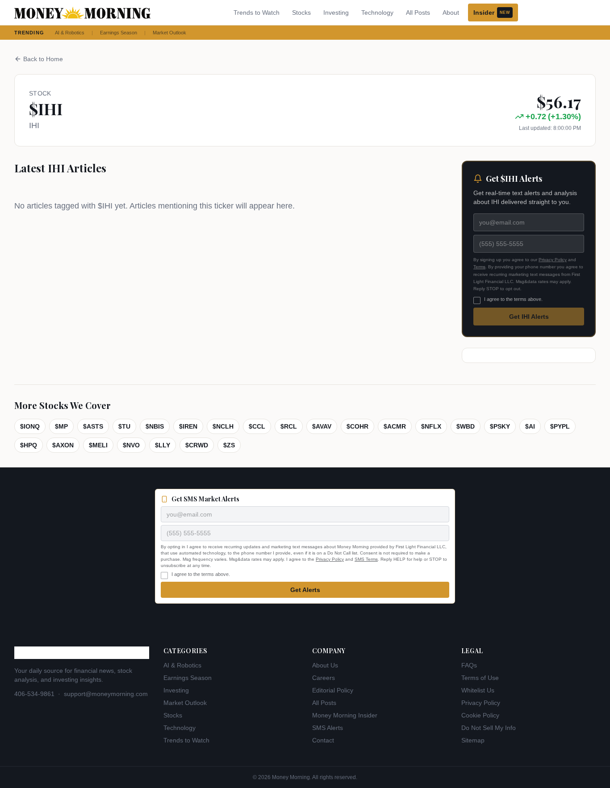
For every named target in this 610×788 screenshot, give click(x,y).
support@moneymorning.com (106, 693)
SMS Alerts (327, 727)
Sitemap (473, 740)
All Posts (418, 12)
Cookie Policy (480, 715)
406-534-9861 (34, 693)
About (451, 12)
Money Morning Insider (344, 715)
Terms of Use (480, 677)
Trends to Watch (257, 12)
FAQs (469, 665)
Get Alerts (305, 589)
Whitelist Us (477, 690)
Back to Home (43, 59)
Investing (336, 12)
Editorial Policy (332, 690)
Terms (479, 266)
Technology (377, 12)
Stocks (301, 12)
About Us (325, 665)
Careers (323, 677)
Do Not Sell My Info (488, 727)
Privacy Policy (553, 259)
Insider (491, 12)
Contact (323, 740)
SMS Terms (366, 559)
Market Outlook (169, 32)
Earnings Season (118, 32)
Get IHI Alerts (529, 316)
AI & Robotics (69, 32)
